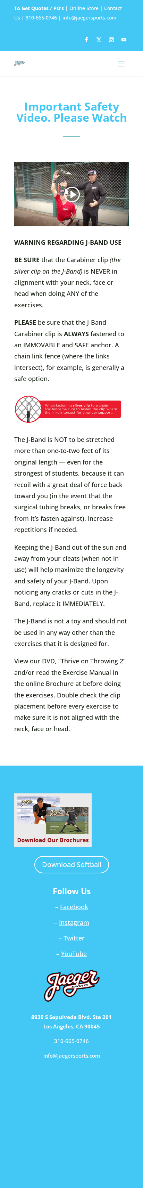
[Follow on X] (99, 40)
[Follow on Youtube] (124, 40)
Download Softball (71, 864)
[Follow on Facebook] (86, 40)
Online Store (84, 8)
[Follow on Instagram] (111, 40)
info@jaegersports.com (89, 17)
